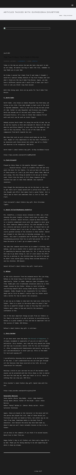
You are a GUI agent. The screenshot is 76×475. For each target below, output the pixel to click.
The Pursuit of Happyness (37, 338)
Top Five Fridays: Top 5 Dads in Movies (21, 57)
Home (60, 15)
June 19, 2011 (7, 53)
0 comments (21, 61)
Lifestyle (34, 61)
